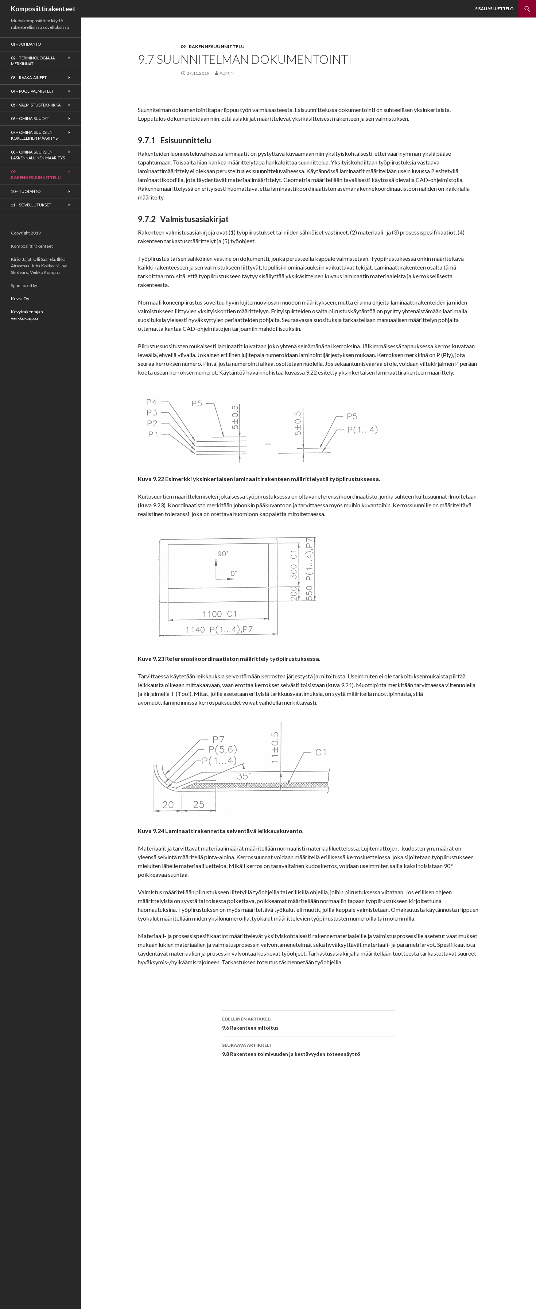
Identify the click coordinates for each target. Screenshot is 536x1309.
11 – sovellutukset (31, 204)
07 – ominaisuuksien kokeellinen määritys (34, 135)
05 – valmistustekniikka (36, 104)
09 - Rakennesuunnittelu (212, 46)
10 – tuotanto (25, 191)
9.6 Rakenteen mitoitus (250, 1023)
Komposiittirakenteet (43, 9)
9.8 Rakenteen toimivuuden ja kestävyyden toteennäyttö (291, 1049)
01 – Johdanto (26, 44)
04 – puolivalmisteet (32, 91)
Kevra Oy (20, 298)
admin (227, 73)
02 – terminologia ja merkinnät (33, 60)
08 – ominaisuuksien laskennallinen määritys (38, 155)
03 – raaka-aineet (29, 77)
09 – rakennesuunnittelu (36, 174)
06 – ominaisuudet (30, 118)
